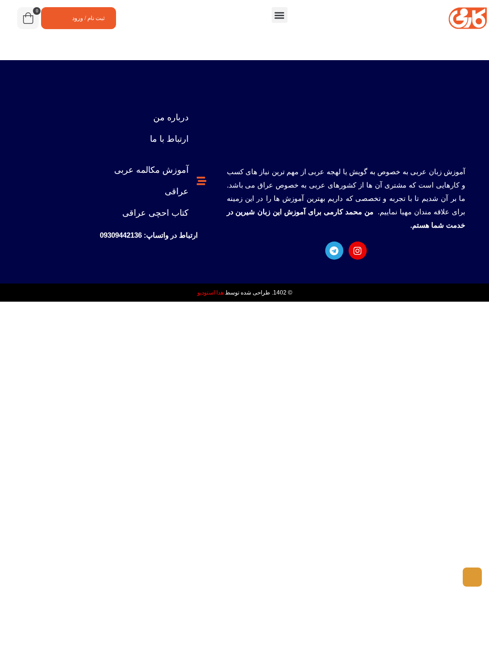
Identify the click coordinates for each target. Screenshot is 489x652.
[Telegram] (334, 251)
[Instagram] (358, 251)
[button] (279, 15)
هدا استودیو (210, 292)
